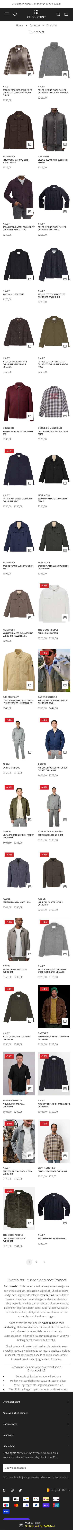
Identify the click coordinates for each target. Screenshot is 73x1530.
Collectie (35, 25)
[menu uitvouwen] (7, 14)
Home (19, 25)
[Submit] (65, 1468)
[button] (66, 14)
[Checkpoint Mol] (36, 14)
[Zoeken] (58, 14)
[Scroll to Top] (66, 1509)
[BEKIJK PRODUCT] (29, 74)
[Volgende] (44, 1262)
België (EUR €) (59, 1490)
